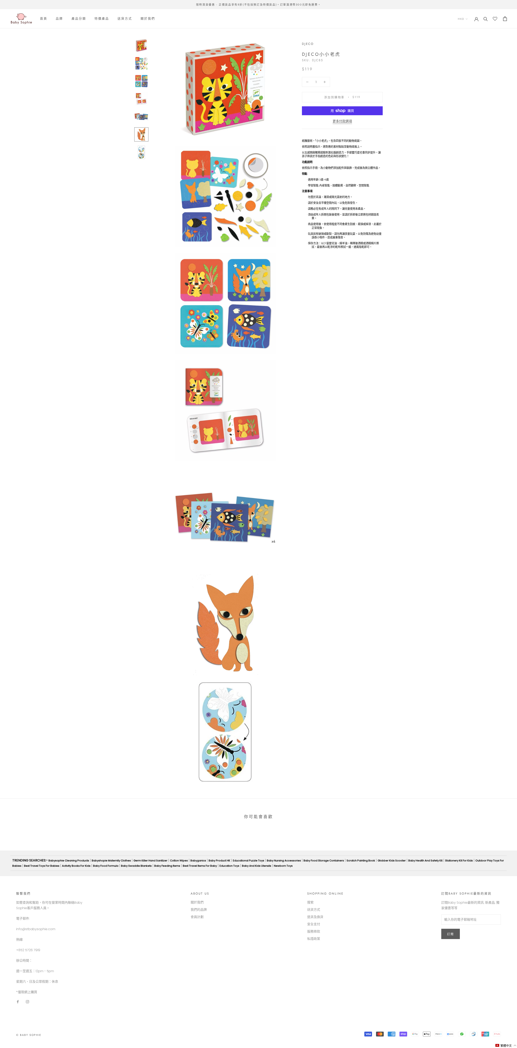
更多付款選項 (342, 121)
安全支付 (313, 924)
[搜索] (485, 19)
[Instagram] (27, 1001)
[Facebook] (17, 1001)
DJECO (308, 44)
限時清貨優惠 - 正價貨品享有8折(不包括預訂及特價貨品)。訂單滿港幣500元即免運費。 (258, 4)
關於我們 (148, 19)
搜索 (310, 902)
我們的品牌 (199, 909)
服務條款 (313, 931)
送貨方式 (125, 19)
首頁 (43, 19)
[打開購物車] (505, 18)
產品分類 (78, 19)
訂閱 (450, 934)
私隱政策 (313, 938)
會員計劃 (197, 917)
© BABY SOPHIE (28, 1035)
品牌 (59, 19)
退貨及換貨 (315, 917)
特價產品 (102, 19)
